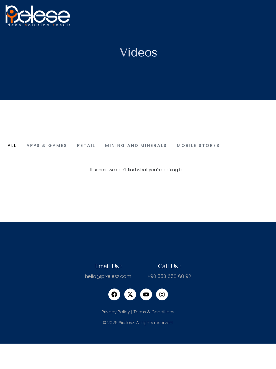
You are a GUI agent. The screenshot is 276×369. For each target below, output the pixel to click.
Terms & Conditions (153, 312)
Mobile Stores (198, 145)
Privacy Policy (116, 312)
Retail (86, 145)
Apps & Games (46, 145)
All (12, 145)
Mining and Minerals (136, 145)
